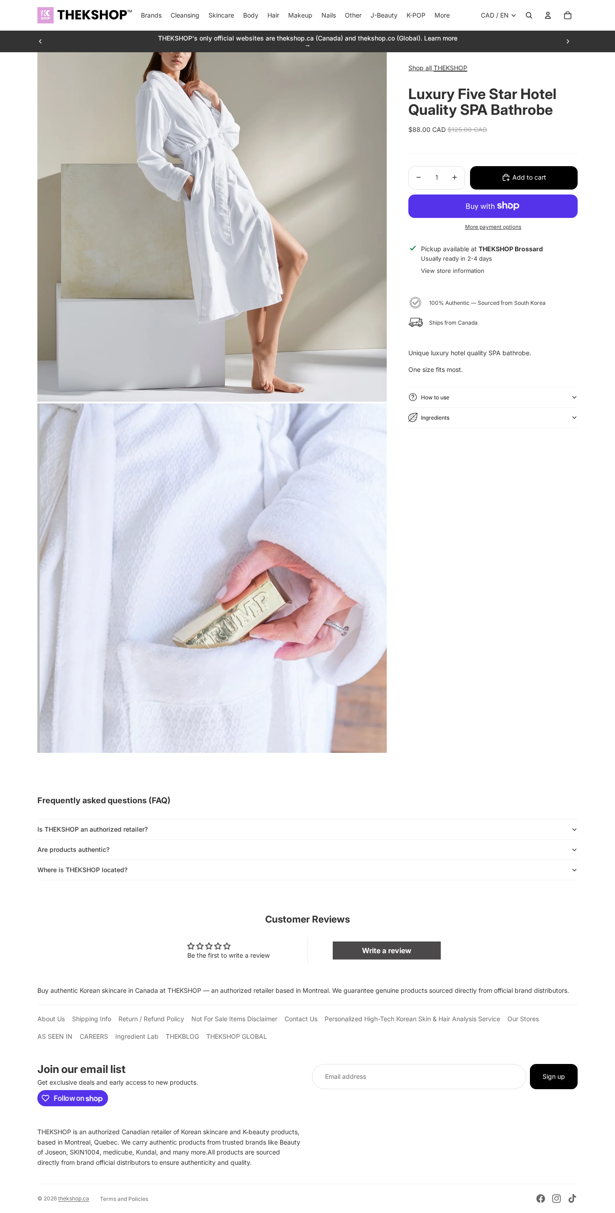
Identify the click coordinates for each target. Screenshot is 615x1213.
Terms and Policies (124, 1198)
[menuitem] (442, 15)
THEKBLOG (182, 1036)
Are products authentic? (73, 849)
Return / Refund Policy (151, 1019)
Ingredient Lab (136, 1036)
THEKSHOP (450, 68)
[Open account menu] (548, 15)
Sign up (554, 1076)
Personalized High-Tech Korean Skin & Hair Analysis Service (412, 1019)
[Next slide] (568, 41)
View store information (452, 270)
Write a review (387, 950)
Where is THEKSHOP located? (82, 870)
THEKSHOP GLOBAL (236, 1036)
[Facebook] (540, 1198)
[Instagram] (556, 1198)
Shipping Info (91, 1019)
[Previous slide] (40, 41)
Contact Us (301, 1019)
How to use (435, 397)
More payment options (493, 227)
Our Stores (523, 1019)
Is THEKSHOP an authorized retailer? (92, 829)
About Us (51, 1019)
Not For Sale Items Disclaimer (234, 1019)
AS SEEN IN (54, 1036)
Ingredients (435, 417)
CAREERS (94, 1036)
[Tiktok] (572, 1198)
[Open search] (529, 15)
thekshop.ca (73, 1198)
